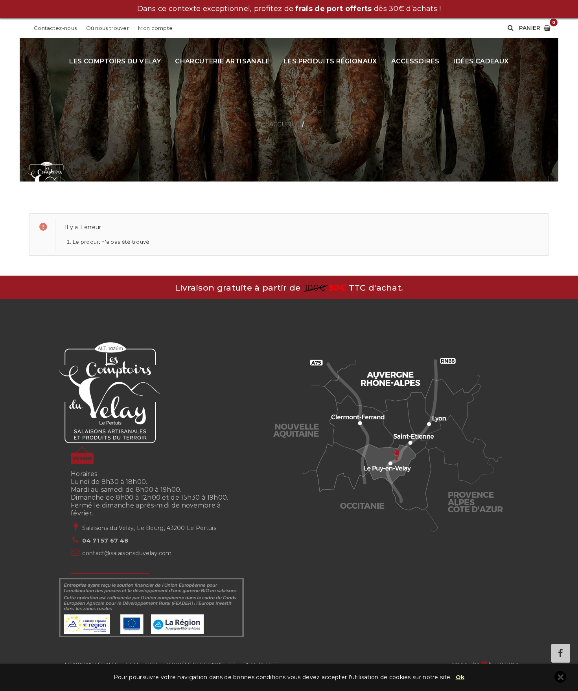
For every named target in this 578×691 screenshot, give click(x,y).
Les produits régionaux (330, 61)
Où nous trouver (107, 28)
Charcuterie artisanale (222, 61)
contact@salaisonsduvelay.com (126, 553)
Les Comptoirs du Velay (115, 61)
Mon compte (155, 28)
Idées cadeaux (480, 61)
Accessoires (415, 61)
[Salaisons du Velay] (46, 180)
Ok (460, 677)
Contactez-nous (55, 28)
